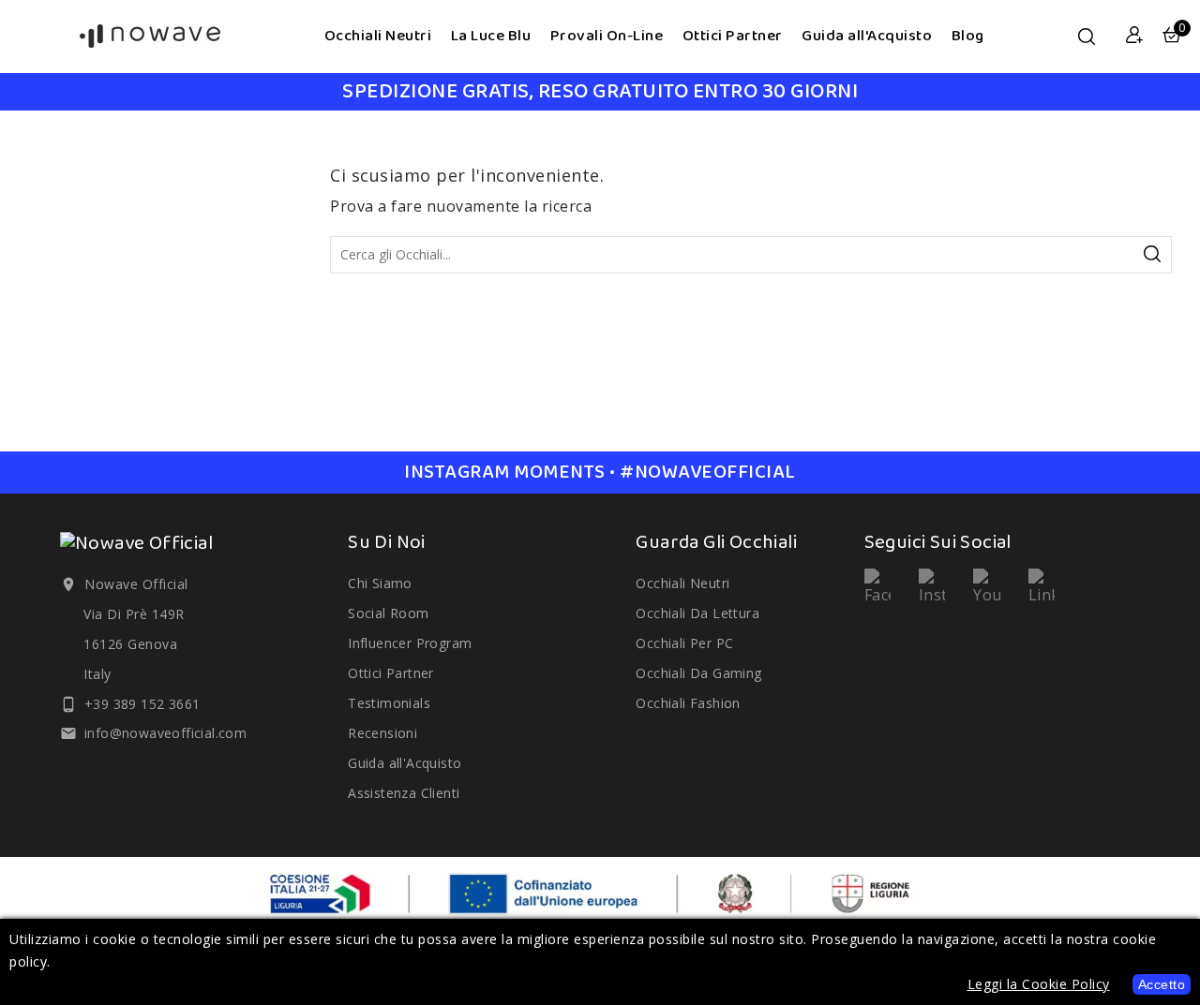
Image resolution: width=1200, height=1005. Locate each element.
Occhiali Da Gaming (698, 673)
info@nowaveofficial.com (165, 733)
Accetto (1162, 984)
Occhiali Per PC (684, 643)
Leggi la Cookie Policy (1039, 984)
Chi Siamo (380, 583)
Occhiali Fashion (688, 703)
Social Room (388, 613)
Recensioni (382, 733)
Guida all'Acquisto (867, 36)
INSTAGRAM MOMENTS (600, 472)
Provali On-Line (607, 36)
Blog (968, 36)
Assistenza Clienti (403, 793)
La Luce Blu (491, 36)
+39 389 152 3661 (142, 704)
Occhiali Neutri (378, 36)
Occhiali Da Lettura (697, 613)
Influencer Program (410, 643)
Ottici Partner (732, 36)
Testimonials (389, 703)
